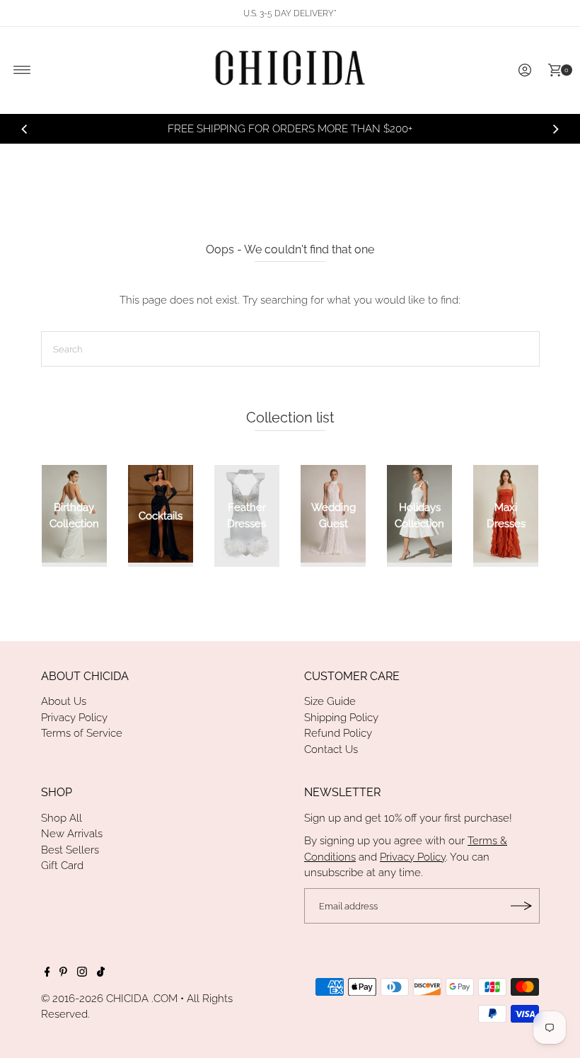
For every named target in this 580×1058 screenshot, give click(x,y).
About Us (63, 701)
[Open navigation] (22, 70)
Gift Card (62, 865)
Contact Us (331, 749)
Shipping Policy (341, 717)
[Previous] (25, 129)
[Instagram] (82, 973)
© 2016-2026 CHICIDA (95, 998)
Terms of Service (81, 733)
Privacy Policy (74, 717)
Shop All (61, 818)
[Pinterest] (63, 973)
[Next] (555, 129)
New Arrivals (72, 833)
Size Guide (330, 701)
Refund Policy (338, 733)
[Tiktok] (101, 973)
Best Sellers (70, 850)
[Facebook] (47, 973)
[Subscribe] (522, 906)
